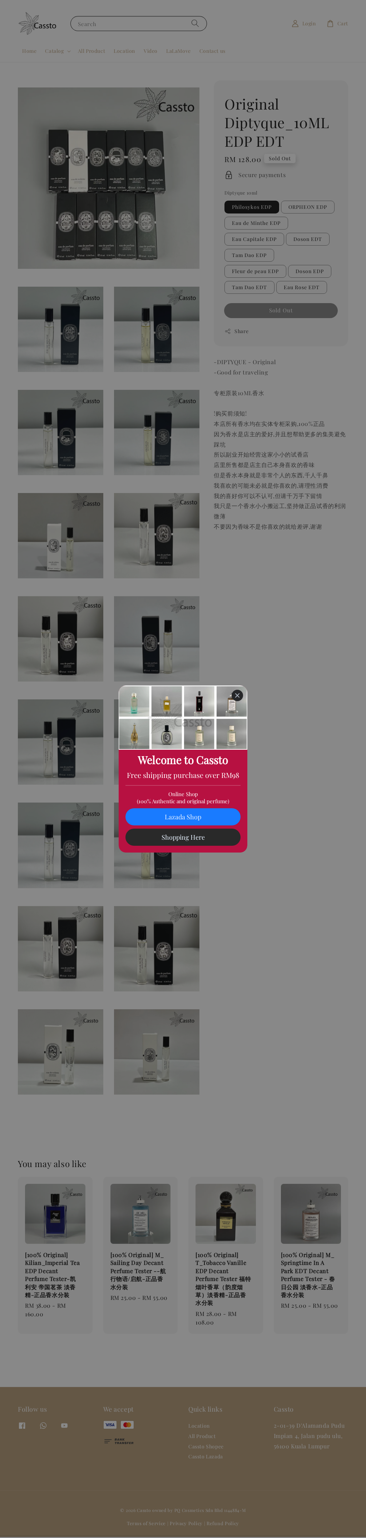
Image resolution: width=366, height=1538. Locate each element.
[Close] (237, 695)
